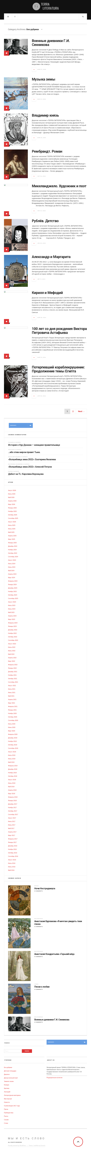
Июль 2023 (11, 605)
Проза (36, 885)
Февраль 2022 (12, 664)
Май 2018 (11, 786)
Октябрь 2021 (12, 678)
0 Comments (38, 891)
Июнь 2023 (11, 609)
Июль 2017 (11, 821)
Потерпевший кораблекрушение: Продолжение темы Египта (58, 369)
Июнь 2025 (11, 529)
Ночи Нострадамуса (44, 888)
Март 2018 (11, 793)
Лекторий (7, 1092)
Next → (81, 411)
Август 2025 (12, 522)
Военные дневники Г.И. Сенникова (51, 43)
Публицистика (8, 1112)
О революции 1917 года (12, 1106)
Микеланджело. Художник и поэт (59, 186)
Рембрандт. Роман (47, 151)
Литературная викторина (12, 1095)
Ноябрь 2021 (12, 675)
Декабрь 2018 (12, 769)
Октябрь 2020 (12, 717)
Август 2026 (12, 490)
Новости (7, 1102)
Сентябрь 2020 (13, 720)
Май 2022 (11, 654)
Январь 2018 (12, 800)
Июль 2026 (11, 494)
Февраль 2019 (12, 765)
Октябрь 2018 (12, 776)
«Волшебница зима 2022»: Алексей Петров (30, 466)
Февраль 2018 (12, 797)
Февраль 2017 (12, 839)
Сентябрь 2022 (13, 640)
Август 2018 (12, 779)
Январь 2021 (12, 710)
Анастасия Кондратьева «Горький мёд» (54, 954)
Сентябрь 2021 (13, 682)
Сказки (6, 1119)
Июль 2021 (11, 689)
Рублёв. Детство (45, 221)
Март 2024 (11, 577)
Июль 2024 (11, 563)
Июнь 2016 (11, 867)
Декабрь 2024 (12, 546)
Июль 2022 (11, 647)
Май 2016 (11, 870)
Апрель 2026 (12, 501)
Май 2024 (11, 570)
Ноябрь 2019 (12, 741)
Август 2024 (12, 560)
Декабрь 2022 (12, 630)
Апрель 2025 (12, 536)
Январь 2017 (12, 842)
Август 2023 (12, 602)
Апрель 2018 (12, 790)
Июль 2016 (11, 863)
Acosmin (43, 1145)
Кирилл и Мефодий (47, 293)
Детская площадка (10, 1071)
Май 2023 (11, 612)
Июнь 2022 (11, 650)
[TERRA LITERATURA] (45, 6)
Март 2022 (11, 661)
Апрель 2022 (12, 657)
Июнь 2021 (11, 692)
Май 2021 (11, 696)
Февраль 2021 (12, 706)
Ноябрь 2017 (12, 807)
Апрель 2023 (12, 616)
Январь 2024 (12, 584)
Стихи (36, 984)
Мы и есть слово (26, 1138)
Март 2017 (11, 835)
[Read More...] (34, 69)
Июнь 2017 (11, 825)
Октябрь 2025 (12, 515)
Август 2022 (12, 644)
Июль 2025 (11, 525)
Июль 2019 (11, 755)
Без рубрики (38, 1017)
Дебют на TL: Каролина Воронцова (25, 474)
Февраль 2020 (12, 734)
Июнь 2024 (11, 567)
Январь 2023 (12, 626)
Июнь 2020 (11, 727)
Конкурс (6, 1085)
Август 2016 (12, 860)
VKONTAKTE (13, 425)
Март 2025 (11, 539)
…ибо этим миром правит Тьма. (24, 452)
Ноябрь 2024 (12, 549)
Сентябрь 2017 (13, 814)
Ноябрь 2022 (12, 633)
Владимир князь (45, 115)
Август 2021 (12, 685)
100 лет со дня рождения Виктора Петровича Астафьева (59, 331)
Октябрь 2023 (12, 595)
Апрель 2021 (12, 699)
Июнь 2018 (11, 783)
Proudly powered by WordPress (17, 1145)
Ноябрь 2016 (12, 849)
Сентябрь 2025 (13, 518)
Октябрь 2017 (12, 811)
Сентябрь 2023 (13, 598)
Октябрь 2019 (12, 745)
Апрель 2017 (12, 832)
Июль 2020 (11, 724)
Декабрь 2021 (12, 671)
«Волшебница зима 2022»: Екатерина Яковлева (32, 459)
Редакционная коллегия (54, 1077)
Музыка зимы (43, 79)
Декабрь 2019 (12, 738)
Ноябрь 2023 (12, 591)
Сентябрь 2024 (13, 556)
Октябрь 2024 (12, 553)
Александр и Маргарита (51, 257)
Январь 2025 (12, 542)
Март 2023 (11, 619)
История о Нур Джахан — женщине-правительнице (34, 445)
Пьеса (6, 1116)
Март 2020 (11, 731)
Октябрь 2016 (12, 853)
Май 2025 (11, 532)
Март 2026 (11, 504)
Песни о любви (41, 986)
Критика (6, 1088)
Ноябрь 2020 (12, 713)
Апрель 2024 (12, 574)
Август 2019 (12, 752)
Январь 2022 (12, 668)
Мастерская (38, 918)
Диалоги (7, 1074)
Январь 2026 (12, 508)
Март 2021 (11, 703)
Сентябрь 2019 (13, 748)
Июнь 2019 (11, 759)
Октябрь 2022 (12, 637)
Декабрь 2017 (12, 804)
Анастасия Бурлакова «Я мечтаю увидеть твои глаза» (58, 922)
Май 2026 (11, 497)
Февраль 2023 (12, 623)
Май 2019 (11, 762)
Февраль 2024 (12, 581)
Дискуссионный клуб (11, 1078)
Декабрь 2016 (12, 846)
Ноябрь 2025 (12, 511)
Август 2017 (12, 818)
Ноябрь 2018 (12, 772)
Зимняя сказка (9, 1081)
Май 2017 (11, 828)
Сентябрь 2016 (13, 856)
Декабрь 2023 (12, 588)
